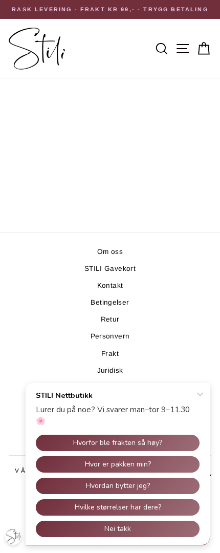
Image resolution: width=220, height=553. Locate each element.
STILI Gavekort (110, 268)
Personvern (110, 336)
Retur (110, 319)
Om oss (110, 252)
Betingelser (110, 302)
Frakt (110, 353)
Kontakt (110, 285)
